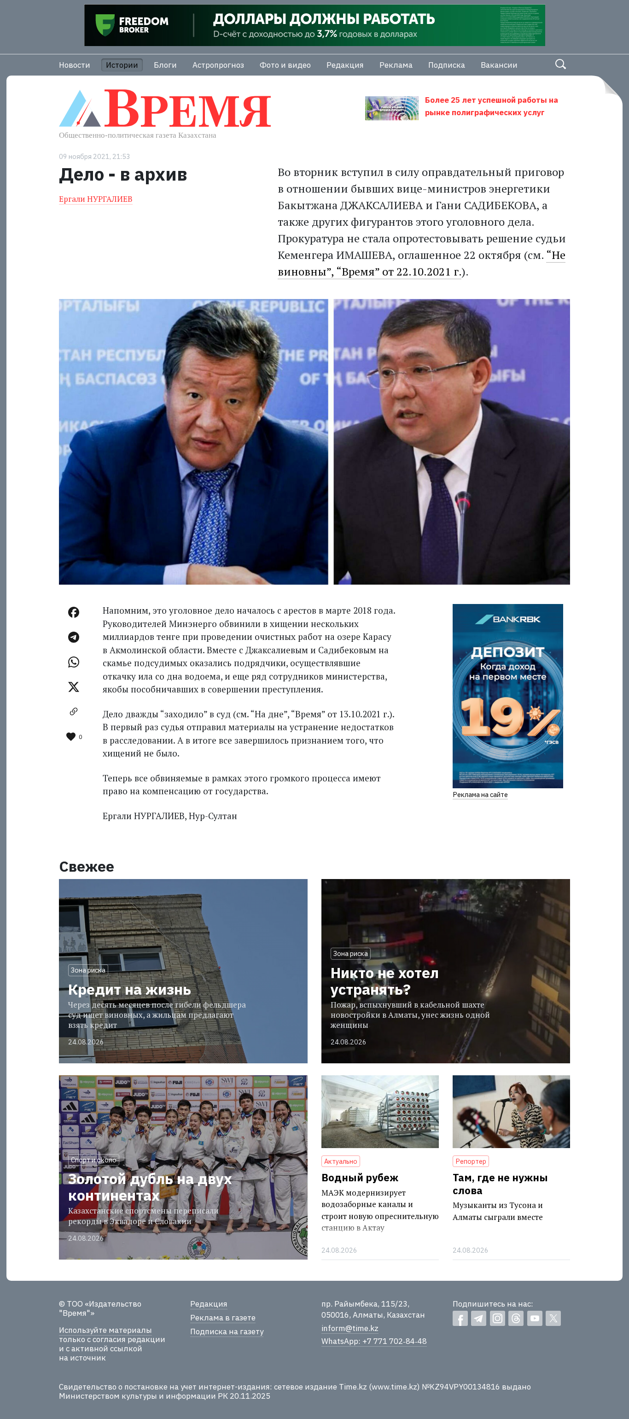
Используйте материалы (105, 1330)
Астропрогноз (218, 65)
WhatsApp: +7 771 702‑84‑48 (374, 1341)
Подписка (446, 65)
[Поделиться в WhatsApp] (73, 662)
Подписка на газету (226, 1331)
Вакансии (499, 65)
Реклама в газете (223, 1318)
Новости (74, 65)
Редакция (345, 65)
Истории (122, 65)
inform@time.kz (350, 1328)
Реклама (396, 65)
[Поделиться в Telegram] (73, 637)
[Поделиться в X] (73, 687)
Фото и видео (285, 65)
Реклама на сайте (480, 794)
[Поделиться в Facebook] (73, 612)
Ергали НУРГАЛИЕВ (96, 199)
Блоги (165, 65)
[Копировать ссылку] (73, 712)
